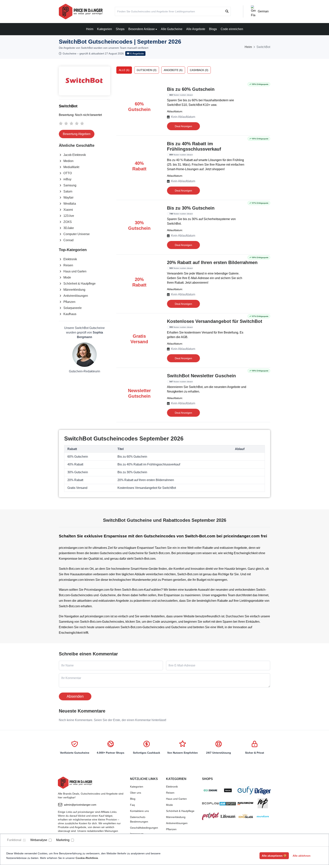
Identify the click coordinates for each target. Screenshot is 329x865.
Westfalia (69, 203)
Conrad (68, 240)
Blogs (213, 29)
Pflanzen (69, 301)
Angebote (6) (173, 70)
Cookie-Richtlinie (87, 857)
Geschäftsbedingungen (144, 827)
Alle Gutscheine (171, 29)
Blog (132, 798)
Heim (89, 29)
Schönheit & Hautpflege (79, 283)
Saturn (67, 191)
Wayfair (68, 197)
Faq (132, 804)
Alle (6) (124, 70)
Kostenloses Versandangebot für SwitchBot (214, 321)
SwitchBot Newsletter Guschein (201, 375)
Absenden (75, 696)
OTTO (67, 173)
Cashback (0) (199, 70)
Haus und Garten (74, 271)
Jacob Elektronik (74, 154)
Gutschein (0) (147, 70)
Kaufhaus (69, 314)
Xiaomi (68, 209)
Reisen (68, 265)
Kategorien (104, 29)
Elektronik (70, 259)
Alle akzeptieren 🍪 (274, 855)
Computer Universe (76, 234)
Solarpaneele (72, 308)
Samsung (69, 185)
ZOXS (67, 221)
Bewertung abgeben (76, 134)
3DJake (68, 228)
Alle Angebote (195, 29)
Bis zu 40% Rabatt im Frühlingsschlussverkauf (194, 146)
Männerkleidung (74, 289)
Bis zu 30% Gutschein (191, 208)
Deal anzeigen (183, 126)
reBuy (67, 179)
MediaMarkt (71, 167)
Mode (67, 277)
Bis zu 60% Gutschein (191, 89)
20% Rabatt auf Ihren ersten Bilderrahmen (212, 262)
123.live (68, 215)
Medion (68, 161)
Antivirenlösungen (75, 295)
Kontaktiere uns (139, 810)
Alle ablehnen (302, 855)
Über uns (135, 792)
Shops (120, 29)
